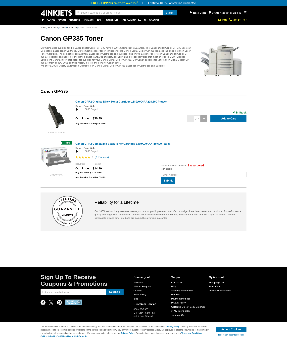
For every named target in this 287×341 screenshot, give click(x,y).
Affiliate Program (142, 286)
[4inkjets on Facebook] (43, 303)
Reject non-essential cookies (231, 335)
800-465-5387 (240, 20)
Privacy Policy (178, 302)
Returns (175, 294)
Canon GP (72, 28)
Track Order (199, 12)
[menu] (143, 20)
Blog (136, 298)
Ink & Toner (53, 28)
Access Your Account (220, 290)
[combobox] (126, 12)
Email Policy (140, 294)
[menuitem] (42, 20)
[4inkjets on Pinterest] (59, 303)
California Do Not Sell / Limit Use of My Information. (65, 336)
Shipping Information (182, 290)
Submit (168, 180)
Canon (62, 28)
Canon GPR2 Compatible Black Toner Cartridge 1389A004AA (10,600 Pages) (123, 143)
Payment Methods (180, 298)
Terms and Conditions (191, 333)
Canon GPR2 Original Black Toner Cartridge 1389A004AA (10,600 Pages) (121, 101)
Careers (138, 290)
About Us (138, 282)
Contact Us (177, 282)
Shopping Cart (216, 282)
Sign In (237, 12)
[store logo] (56, 13)
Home (44, 28)
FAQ (224, 20)
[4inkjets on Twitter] (51, 303)
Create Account (221, 12)
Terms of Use (178, 315)
